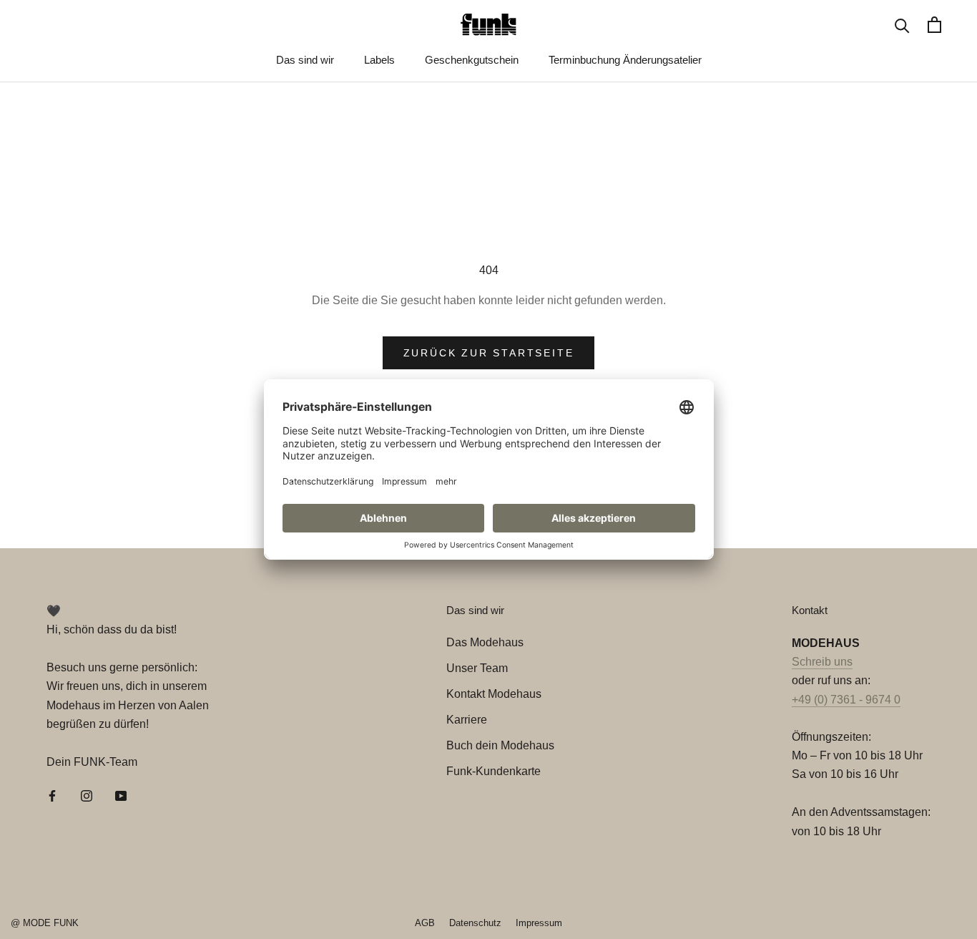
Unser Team (477, 668)
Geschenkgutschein (472, 60)
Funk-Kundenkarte (493, 771)
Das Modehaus (485, 642)
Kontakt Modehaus (493, 694)
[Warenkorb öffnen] (934, 24)
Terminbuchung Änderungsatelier (625, 60)
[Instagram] (86, 795)
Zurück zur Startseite (488, 353)
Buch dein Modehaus (500, 745)
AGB (425, 923)
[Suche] (902, 24)
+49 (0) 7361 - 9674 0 (846, 700)
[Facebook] (52, 795)
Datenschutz (475, 923)
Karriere (466, 720)
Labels (379, 60)
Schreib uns (822, 662)
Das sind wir (305, 60)
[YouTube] (121, 795)
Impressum (539, 923)
